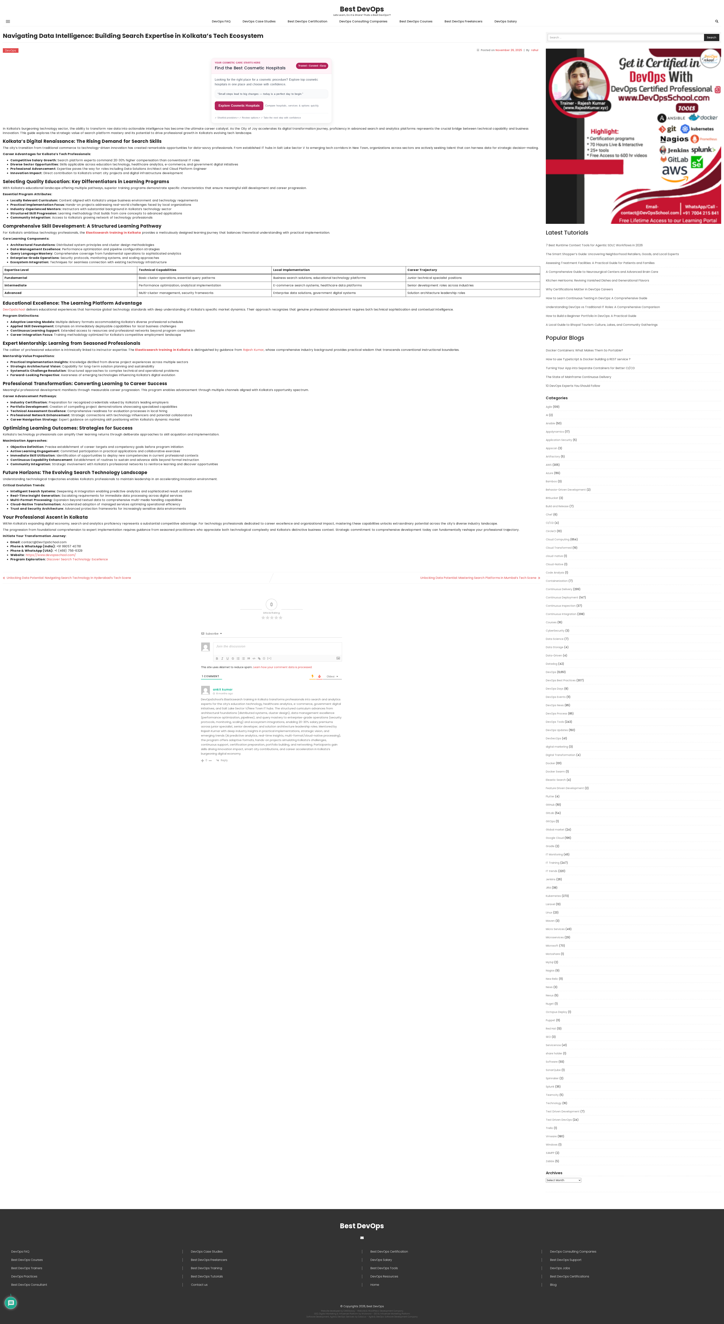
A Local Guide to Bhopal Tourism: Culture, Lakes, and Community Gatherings (602, 325)
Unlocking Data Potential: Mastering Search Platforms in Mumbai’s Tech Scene (478, 578)
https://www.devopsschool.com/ (51, 555)
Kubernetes (553, 896)
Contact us (199, 1285)
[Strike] (232, 658)
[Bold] (217, 658)
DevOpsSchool (14, 309)
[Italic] (222, 658)
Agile (549, 407)
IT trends (551, 871)
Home (374, 1285)
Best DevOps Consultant (29, 1285)
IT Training (552, 863)
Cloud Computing (557, 539)
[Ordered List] (238, 658)
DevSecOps (553, 738)
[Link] (259, 658)
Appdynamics (555, 432)
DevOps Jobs (560, 1268)
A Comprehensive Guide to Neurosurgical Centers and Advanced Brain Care (602, 272)
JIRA (548, 888)
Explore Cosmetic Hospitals (239, 105)
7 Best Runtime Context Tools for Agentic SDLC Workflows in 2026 (594, 245)
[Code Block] (254, 658)
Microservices (555, 937)
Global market (555, 829)
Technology (553, 1103)
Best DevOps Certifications (569, 1276)
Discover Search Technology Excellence (77, 559)
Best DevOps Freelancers (463, 21)
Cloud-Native (554, 564)
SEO (548, 1037)
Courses (551, 622)
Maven (550, 921)
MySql (549, 962)
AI (547, 415)
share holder (554, 1053)
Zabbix (550, 1161)
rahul (534, 50)
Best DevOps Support (565, 1260)
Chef (549, 514)
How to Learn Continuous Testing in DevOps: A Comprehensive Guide (596, 298)
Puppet (550, 1020)
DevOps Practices (24, 1276)
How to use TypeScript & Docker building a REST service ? (588, 359)
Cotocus (362, 1316)
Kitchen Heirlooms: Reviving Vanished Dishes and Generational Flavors (597, 280)
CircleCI (551, 531)
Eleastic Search (556, 780)
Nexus (550, 995)
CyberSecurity (555, 631)
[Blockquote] (248, 658)
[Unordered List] (243, 658)
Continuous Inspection (561, 606)
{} (264, 658)
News (549, 987)
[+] (269, 658)
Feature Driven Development (565, 788)
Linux (549, 912)
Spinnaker (552, 1078)
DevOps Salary (506, 21)
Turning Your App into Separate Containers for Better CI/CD (590, 368)
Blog (553, 1285)
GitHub (550, 805)
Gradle (550, 846)
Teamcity (552, 1095)
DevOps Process (556, 713)
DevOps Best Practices (561, 680)
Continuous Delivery (559, 589)
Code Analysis (555, 572)
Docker (550, 763)
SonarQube (553, 1070)
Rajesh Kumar (253, 350)
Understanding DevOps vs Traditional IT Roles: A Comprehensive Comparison (603, 307)
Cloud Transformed (559, 548)
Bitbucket (552, 498)
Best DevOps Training (206, 1268)
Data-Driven (554, 655)
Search (711, 37)
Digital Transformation (560, 755)
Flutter (550, 796)
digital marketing (557, 747)
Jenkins (550, 879)
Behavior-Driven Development (566, 490)
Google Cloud (555, 838)
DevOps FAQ (221, 21)
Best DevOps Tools (384, 1268)
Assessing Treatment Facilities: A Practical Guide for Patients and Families (600, 263)
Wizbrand (367, 1313)
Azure (549, 473)
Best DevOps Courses (416, 21)
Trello (549, 1128)
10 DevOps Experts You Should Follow (573, 386)
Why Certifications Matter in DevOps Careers (579, 289)
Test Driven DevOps (559, 1120)
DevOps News (555, 705)
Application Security (559, 440)
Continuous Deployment (562, 597)
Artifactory (553, 456)
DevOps (10, 50)
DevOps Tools (555, 722)
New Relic (552, 979)
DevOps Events (556, 697)
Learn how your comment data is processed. (282, 667)
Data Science (555, 639)
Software (552, 1062)
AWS (549, 465)
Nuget (550, 1004)
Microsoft (552, 946)
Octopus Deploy (556, 1012)
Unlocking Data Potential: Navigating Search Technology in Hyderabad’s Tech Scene (69, 578)
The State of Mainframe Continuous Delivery (578, 377)
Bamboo (551, 481)
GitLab (550, 813)
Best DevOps (362, 9)
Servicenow (553, 1045)
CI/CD (550, 523)
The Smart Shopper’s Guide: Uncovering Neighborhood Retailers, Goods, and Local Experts (612, 254)
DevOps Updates (557, 730)
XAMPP (550, 1153)
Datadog (551, 664)
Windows (552, 1145)
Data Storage (554, 647)
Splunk (550, 1086)
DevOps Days (554, 689)
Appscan (551, 448)
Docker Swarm (555, 771)
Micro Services (555, 929)
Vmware (551, 1136)
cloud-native (554, 556)
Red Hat (551, 1028)
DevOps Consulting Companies (363, 21)
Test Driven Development (563, 1111)
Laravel (550, 904)
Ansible (550, 423)
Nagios (550, 970)
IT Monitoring (554, 854)
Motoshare (553, 954)
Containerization (557, 581)
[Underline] (227, 658)
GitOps (550, 821)
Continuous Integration (561, 614)
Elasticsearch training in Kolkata (113, 232)
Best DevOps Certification (307, 21)
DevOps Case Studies (259, 21)
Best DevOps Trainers (26, 1268)
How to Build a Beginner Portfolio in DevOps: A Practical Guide (591, 316)
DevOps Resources (384, 1276)
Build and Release (557, 506)
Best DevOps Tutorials (207, 1276)
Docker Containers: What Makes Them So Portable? (584, 350)
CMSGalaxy (350, 1310)
